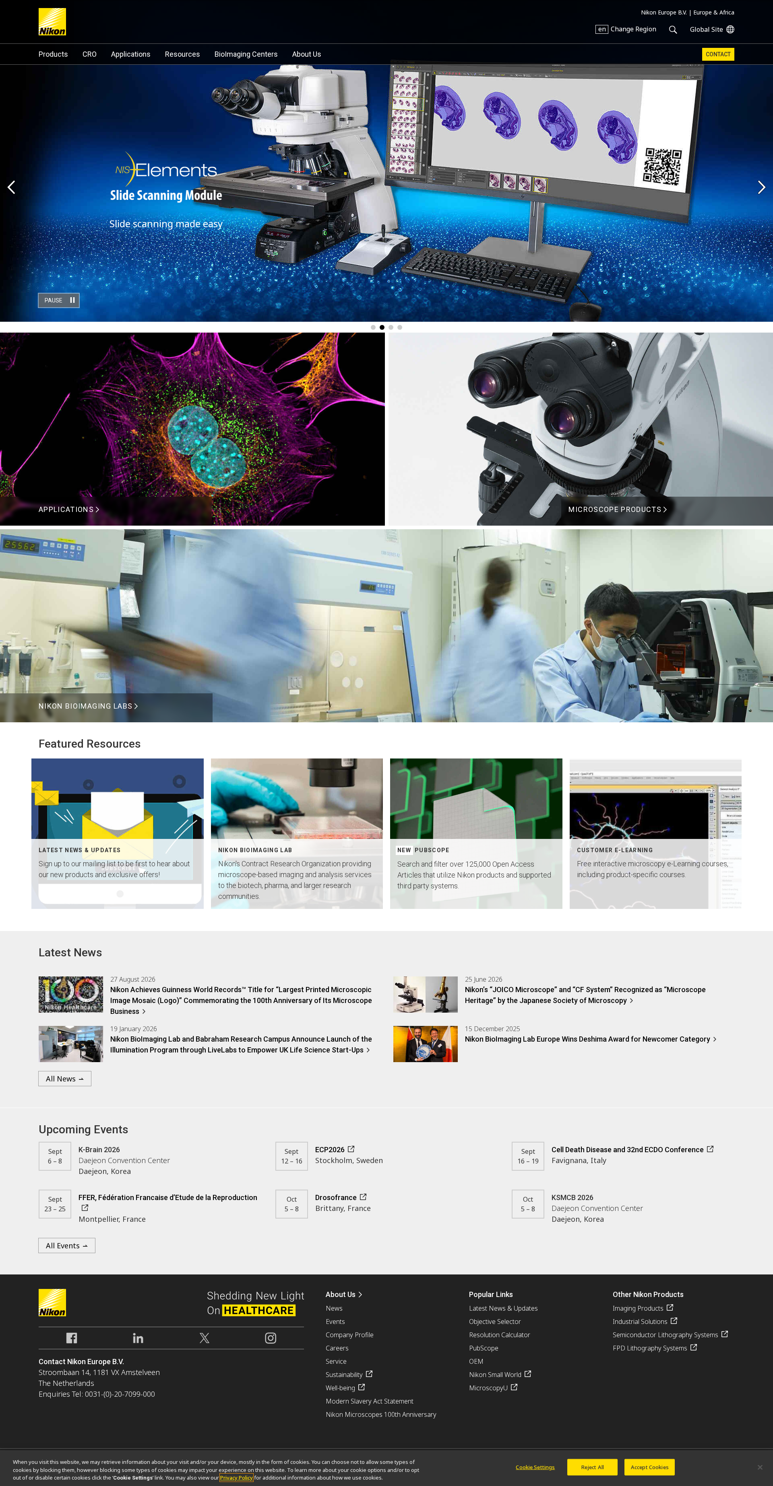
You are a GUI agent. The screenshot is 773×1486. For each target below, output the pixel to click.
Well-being (340, 1387)
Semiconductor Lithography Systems (665, 1334)
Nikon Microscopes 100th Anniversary (381, 1414)
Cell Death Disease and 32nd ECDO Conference (628, 1149)
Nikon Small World (495, 1374)
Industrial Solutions (640, 1321)
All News (61, 1078)
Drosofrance (336, 1197)
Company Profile (350, 1334)
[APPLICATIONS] (192, 523)
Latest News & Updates (503, 1308)
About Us (306, 54)
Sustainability (344, 1374)
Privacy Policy (236, 1477)
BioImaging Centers (246, 54)
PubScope (483, 1348)
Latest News (70, 952)
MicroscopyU (488, 1387)
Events (335, 1321)
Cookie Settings (535, 1466)
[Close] (760, 1467)
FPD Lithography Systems (650, 1348)
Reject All (592, 1466)
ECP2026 (330, 1149)
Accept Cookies (650, 1466)
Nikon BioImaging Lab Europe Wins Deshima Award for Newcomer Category (587, 1039)
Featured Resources (90, 743)
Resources (182, 54)
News (334, 1308)
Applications (131, 54)
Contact (718, 54)
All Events (63, 1245)
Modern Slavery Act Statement (369, 1401)
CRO (90, 54)
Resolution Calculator (499, 1334)
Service (336, 1361)
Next (762, 188)
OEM (476, 1361)
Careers (337, 1348)
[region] (386, 1468)
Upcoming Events (83, 1129)
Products (53, 54)
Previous (11, 188)
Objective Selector (495, 1321)
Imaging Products (638, 1308)
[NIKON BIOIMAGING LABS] (386, 719)
